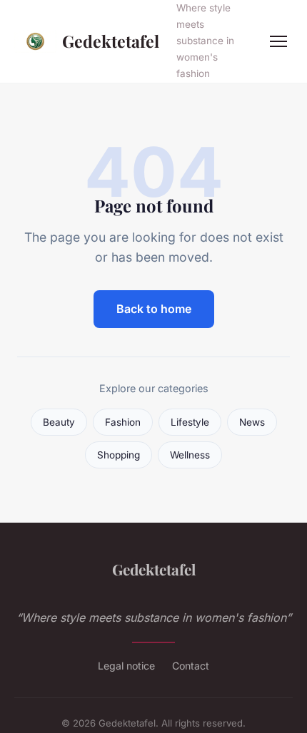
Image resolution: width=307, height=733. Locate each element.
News (252, 422)
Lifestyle (190, 422)
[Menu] (278, 41)
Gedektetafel (110, 41)
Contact (190, 666)
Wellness (190, 455)
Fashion (123, 422)
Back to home (153, 309)
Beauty (59, 422)
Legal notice (126, 666)
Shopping (118, 455)
